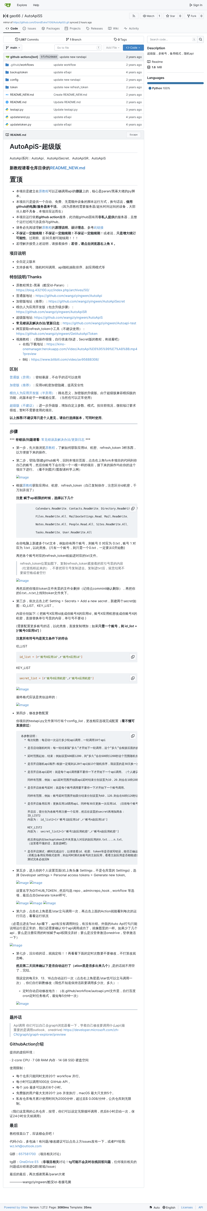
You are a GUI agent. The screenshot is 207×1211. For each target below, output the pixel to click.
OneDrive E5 (29, 1162)
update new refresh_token (71, 87)
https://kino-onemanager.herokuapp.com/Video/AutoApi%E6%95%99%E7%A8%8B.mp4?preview (80, 349)
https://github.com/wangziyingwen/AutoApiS (68, 317)
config (14, 79)
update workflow (65, 64)
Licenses (187, 1207)
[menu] (154, 1207)
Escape (133, 134)
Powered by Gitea (16, 1207)
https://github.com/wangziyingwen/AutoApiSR (51, 312)
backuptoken (19, 72)
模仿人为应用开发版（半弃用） (32, 393)
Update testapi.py (66, 109)
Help (36, 5)
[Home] (7, 5)
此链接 (99, 227)
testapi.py (16, 109)
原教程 (44, 191)
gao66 (15, 16)
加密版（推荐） (21, 385)
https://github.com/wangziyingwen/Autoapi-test (99, 323)
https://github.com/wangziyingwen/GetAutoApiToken (56, 334)
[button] (148, 16)
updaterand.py (20, 117)
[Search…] (200, 39)
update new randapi (73, 57)
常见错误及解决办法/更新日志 (62, 440)
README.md (18, 102)
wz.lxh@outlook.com (26, 1146)
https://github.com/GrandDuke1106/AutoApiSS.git (41, 22)
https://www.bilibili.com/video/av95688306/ (65, 359)
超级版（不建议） (23, 405)
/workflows (22, 64)
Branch (75, 39)
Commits (29, 39)
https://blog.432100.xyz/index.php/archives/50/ (52, 290)
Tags (122, 39)
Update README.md (67, 102)
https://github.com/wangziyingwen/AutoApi (69, 296)
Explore (22, 5)
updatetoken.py (20, 124)
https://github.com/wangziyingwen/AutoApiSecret (87, 301)
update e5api (62, 72)
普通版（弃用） (21, 377)
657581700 (27, 1154)
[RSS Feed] (133, 16)
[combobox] (77, 48)
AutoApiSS (33, 16)
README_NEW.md (22, 94)
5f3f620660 (49, 56)
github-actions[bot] (24, 57)
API (201, 1207)
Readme (157, 61)
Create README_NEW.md (70, 94)
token (14, 87)
